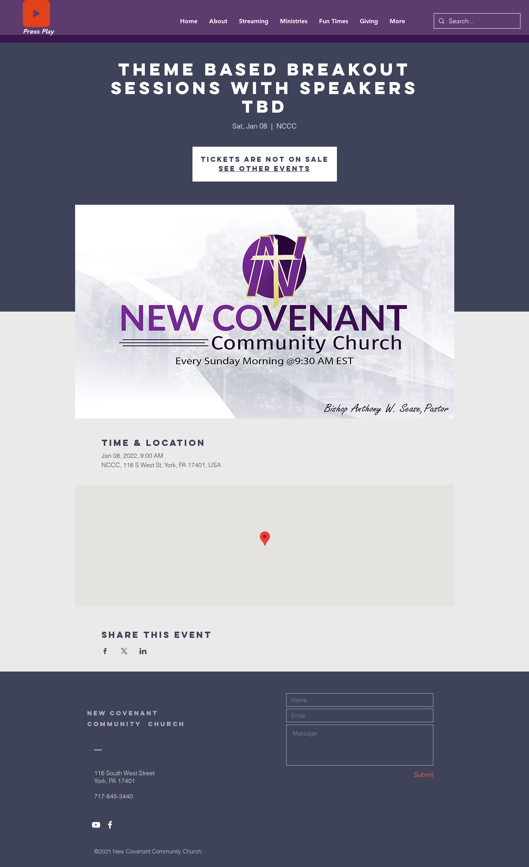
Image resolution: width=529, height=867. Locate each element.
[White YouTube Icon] (96, 825)
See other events (264, 168)
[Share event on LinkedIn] (143, 651)
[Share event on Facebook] (105, 651)
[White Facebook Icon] (110, 825)
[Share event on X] (124, 651)
